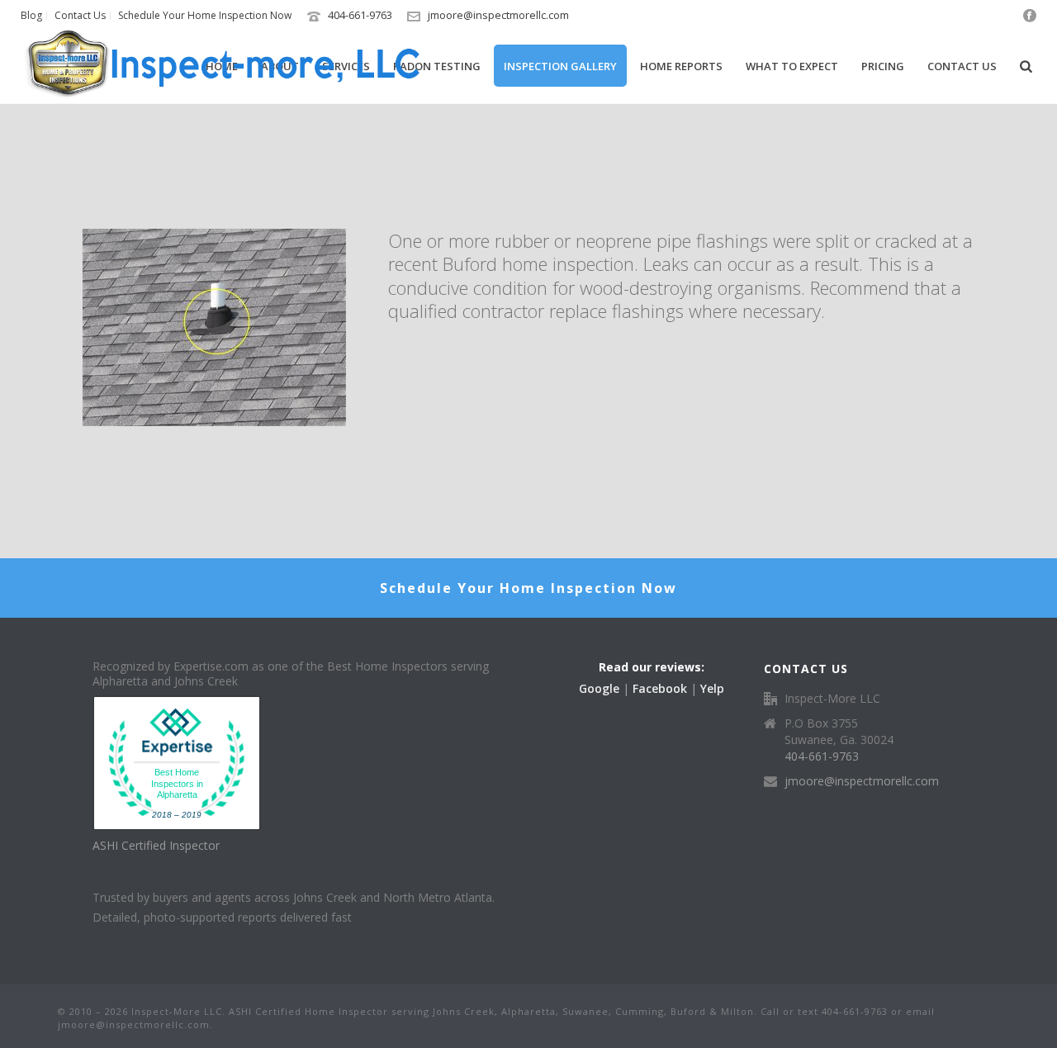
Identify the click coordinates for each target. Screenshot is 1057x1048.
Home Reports (681, 66)
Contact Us (962, 66)
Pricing (882, 66)
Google (599, 688)
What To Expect (792, 66)
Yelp (712, 688)
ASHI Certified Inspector (156, 845)
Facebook (660, 688)
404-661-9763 (360, 14)
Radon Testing (437, 66)
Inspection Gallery (560, 66)
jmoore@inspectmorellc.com (498, 14)
